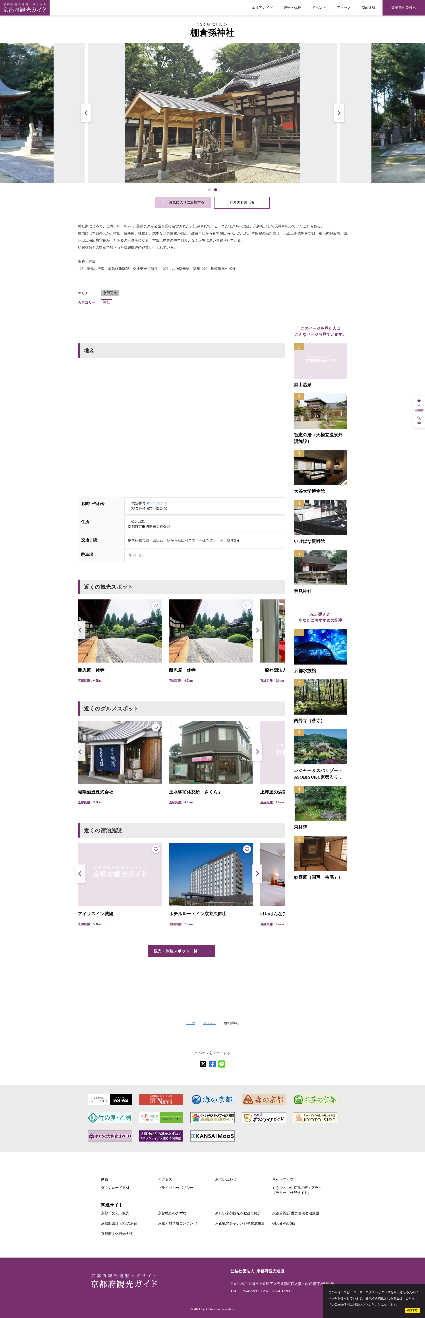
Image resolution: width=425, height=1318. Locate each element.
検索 (419, 423)
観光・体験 (292, 8)
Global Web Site (283, 1223)
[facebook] (212, 1064)
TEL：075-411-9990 (245, 1291)
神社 (106, 302)
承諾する (412, 1310)
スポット (209, 1023)
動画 (104, 1179)
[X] (203, 1064)
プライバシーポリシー (175, 1188)
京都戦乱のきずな (172, 1213)
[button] (339, 113)
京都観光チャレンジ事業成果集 (240, 1223)
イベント (319, 8)
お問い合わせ (225, 1179)
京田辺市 (110, 293)
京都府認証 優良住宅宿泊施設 (295, 1213)
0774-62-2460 (157, 503)
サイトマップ (283, 1179)
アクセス (344, 8)
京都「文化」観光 (115, 1213)
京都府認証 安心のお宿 (119, 1223)
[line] (221, 1064)
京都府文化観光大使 (117, 1234)
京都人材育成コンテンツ (177, 1223)
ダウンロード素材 (115, 1188)
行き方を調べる (242, 202)
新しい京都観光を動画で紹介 (238, 1213)
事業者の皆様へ (403, 8)
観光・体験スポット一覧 (175, 951)
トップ (190, 1023)
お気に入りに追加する (186, 202)
